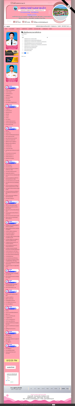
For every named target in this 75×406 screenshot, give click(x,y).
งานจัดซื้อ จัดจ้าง (24, 28)
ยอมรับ (53, 404)
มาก (7, 379)
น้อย (8, 376)
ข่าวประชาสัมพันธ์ (11, 28)
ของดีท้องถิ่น (31, 28)
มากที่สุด (8, 380)
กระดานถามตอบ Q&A (37, 28)
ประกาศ (8, 26)
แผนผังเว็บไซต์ (10, 367)
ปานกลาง (8, 377)
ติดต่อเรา (50, 28)
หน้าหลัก (6, 28)
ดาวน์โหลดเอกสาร (45, 28)
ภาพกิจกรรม (18, 28)
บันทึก (12, 382)
